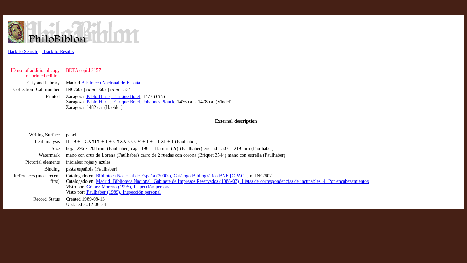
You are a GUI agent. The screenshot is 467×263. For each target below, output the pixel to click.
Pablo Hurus (98, 96)
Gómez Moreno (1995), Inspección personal (129, 186)
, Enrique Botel (125, 96)
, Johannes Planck (157, 101)
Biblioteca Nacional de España (110, 82)
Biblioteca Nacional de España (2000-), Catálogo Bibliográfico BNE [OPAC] (171, 175)
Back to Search (23, 51)
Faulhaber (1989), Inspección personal (123, 192)
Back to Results (58, 51)
